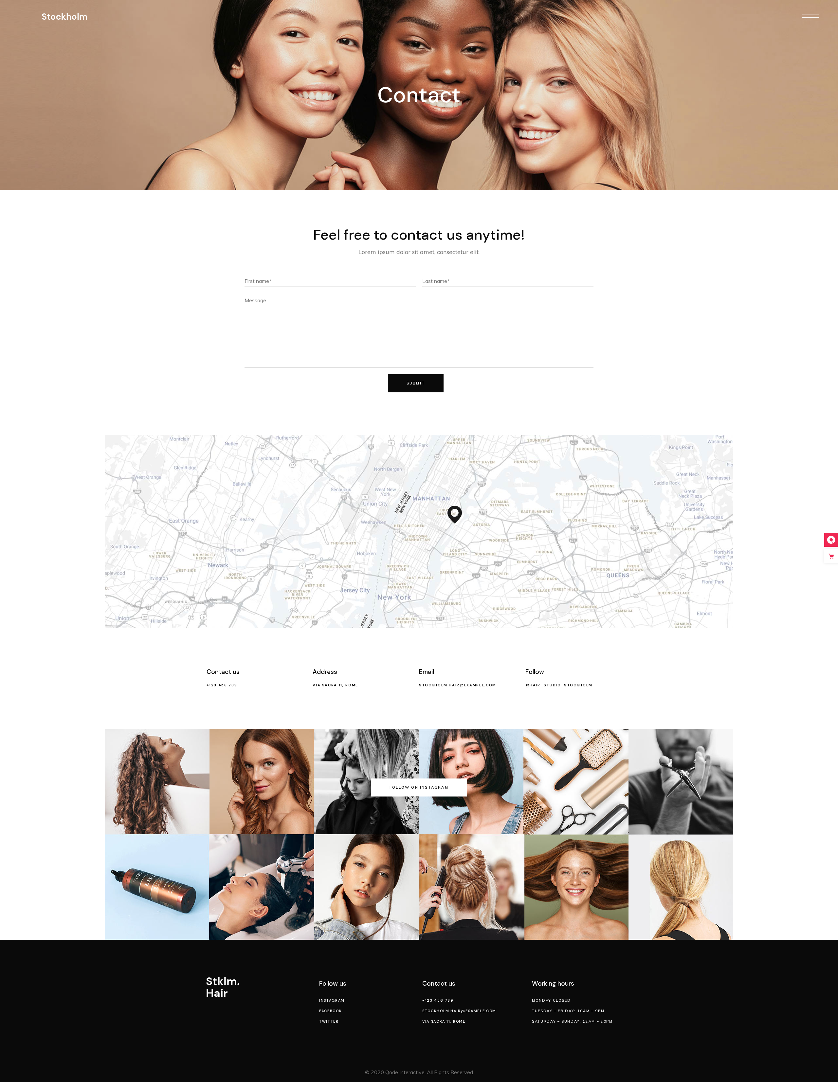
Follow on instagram (419, 787)
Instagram (332, 1000)
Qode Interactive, (405, 1072)
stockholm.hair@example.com (457, 685)
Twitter (329, 1021)
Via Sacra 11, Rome (335, 685)
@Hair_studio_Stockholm (558, 685)
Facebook (330, 1011)
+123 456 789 (222, 685)
